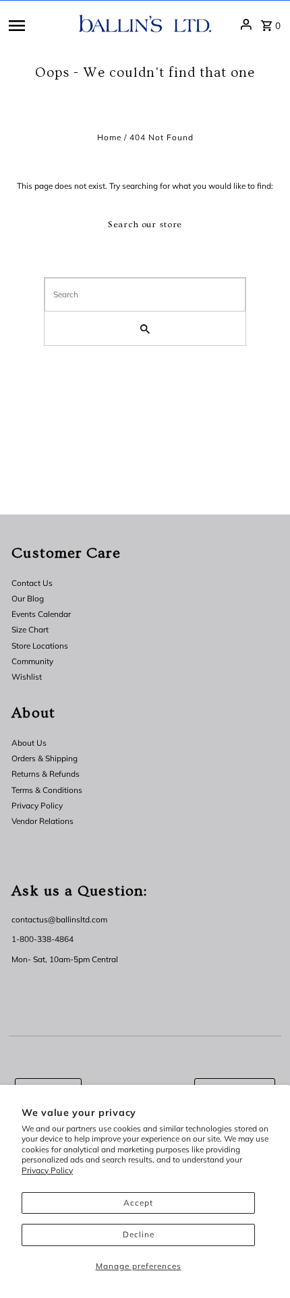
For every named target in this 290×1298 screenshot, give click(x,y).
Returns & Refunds (45, 774)
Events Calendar (41, 614)
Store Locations (39, 646)
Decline (138, 1234)
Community (32, 661)
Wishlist (26, 677)
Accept (138, 1203)
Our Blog (27, 598)
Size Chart (30, 629)
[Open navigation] (39, 24)
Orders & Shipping (44, 758)
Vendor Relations (42, 821)
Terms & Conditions (46, 790)
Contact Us (32, 583)
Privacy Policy (47, 1170)
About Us (29, 743)
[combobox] (145, 295)
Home (109, 137)
